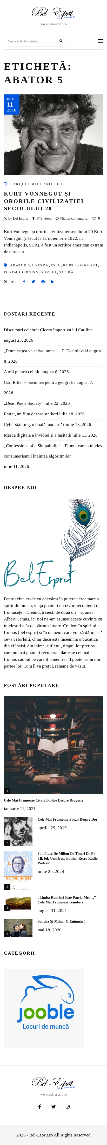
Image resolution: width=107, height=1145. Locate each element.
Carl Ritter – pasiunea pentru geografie (40, 382)
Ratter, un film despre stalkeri (31, 413)
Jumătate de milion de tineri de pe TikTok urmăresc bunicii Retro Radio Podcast (68, 858)
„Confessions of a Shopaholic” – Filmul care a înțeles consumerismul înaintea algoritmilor (53, 451)
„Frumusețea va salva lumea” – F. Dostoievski (46, 350)
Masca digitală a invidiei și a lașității (37, 435)
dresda (40, 265)
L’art (15, 184)
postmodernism (21, 272)
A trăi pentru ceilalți (22, 371)
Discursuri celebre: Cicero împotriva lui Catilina (48, 329)
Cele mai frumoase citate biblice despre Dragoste (43, 800)
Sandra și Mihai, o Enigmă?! (61, 921)
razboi (49, 272)
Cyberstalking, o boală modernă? (34, 424)
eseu (56, 265)
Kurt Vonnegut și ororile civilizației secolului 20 (44, 201)
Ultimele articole (42, 184)
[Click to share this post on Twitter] (33, 282)
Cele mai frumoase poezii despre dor (67, 819)
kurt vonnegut (80, 265)
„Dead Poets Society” (23, 403)
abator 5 (20, 265)
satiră (66, 272)
